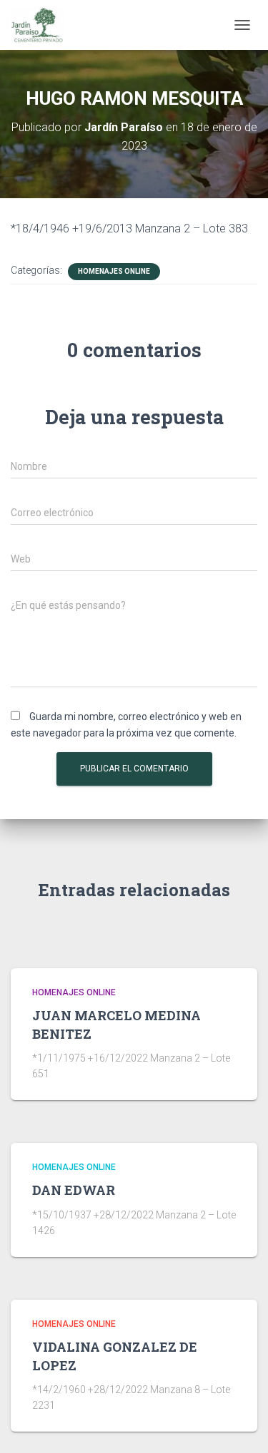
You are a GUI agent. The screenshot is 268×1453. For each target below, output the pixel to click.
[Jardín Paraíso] (43, 25)
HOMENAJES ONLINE (114, 271)
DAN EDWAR (73, 1189)
